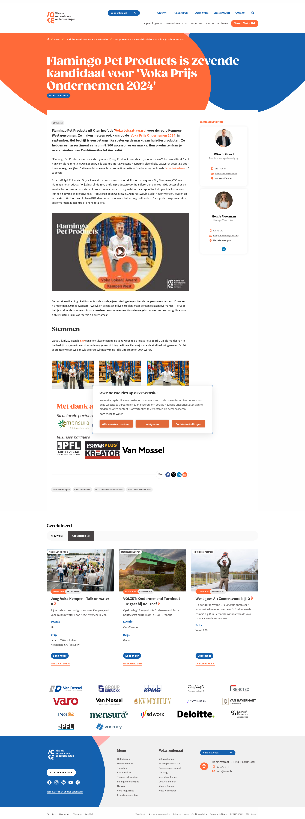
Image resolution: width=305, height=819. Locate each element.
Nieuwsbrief (64, 814)
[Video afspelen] (120, 252)
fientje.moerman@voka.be (225, 235)
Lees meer (60, 656)
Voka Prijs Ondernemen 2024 (153, 135)
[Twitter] (173, 474)
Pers (54, 814)
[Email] (184, 474)
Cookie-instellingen (188, 424)
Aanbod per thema (217, 23)
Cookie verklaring (199, 814)
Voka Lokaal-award (130, 130)
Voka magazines (125, 790)
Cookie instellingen (218, 814)
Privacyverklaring (181, 814)
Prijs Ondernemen (82, 489)
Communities (124, 772)
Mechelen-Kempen (61, 489)
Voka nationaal (166, 759)
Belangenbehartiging (128, 781)
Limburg (163, 772)
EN (48, 814)
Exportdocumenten (127, 795)
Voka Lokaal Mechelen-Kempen (109, 489)
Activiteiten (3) (81, 535)
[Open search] (254, 13)
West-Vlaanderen (168, 790)
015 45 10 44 (220, 168)
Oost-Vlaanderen (167, 781)
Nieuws (162, 13)
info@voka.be (225, 771)
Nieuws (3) (57, 535)
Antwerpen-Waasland (170, 763)
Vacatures (181, 13)
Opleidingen (151, 23)
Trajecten (196, 23)
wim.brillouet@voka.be (226, 173)
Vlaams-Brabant (167, 786)
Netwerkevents (175, 23)
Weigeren (152, 424)
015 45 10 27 (218, 230)
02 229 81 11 (224, 766)
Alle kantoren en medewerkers (65, 791)
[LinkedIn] (179, 474)
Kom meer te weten (111, 414)
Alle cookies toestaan (116, 424)
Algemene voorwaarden (159, 814)
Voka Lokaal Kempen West (139, 489)
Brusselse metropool (170, 768)
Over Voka (201, 13)
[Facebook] (167, 474)
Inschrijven (60, 663)
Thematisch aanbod (127, 777)
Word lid (89, 814)
